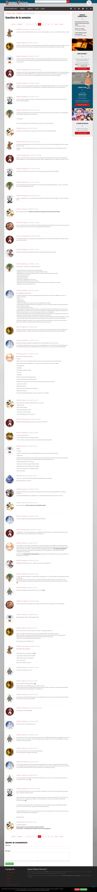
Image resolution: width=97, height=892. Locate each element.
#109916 (18, 502)
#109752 (18, 340)
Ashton (24, 489)
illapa (24, 42)
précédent (19, 24)
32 (48, 24)
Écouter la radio (82, 133)
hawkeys (24, 83)
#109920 (18, 543)
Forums (8, 13)
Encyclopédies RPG (11, 8)
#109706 (18, 222)
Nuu (23, 475)
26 (30, 24)
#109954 (18, 761)
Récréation (19, 13)
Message (8, 851)
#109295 (18, 96)
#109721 (18, 264)
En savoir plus (83, 889)
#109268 (18, 83)
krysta (24, 354)
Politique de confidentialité (12, 884)
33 (52, 24)
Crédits (8, 881)
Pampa (24, 432)
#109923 (18, 587)
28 (36, 24)
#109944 (18, 721)
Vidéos (22, 8)
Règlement (8, 878)
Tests (37, 8)
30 (42, 24)
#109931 (18, 646)
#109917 (18, 516)
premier (13, 24)
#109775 (18, 432)
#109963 (18, 775)
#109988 (18, 822)
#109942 (18, 694)
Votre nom (8, 845)
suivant (56, 24)
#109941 (18, 681)
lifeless (24, 56)
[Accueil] (19, 3)
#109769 (18, 419)
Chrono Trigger (82, 871)
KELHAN (25, 110)
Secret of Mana (74, 871)
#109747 (18, 327)
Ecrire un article (82, 68)
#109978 (18, 788)
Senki (24, 128)
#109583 (18, 195)
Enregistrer (10, 863)
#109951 (18, 748)
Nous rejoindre (9, 872)
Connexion (89, 2)
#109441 (18, 110)
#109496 (18, 155)
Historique (8, 875)
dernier (61, 24)
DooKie (84, 35)
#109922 (18, 574)
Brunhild (24, 290)
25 (27, 24)
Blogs (43, 8)
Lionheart (25, 222)
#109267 (18, 69)
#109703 (18, 209)
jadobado (25, 96)
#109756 (18, 354)
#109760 (18, 400)
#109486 (18, 128)
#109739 (18, 290)
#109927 (18, 614)
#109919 (18, 529)
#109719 (18, 236)
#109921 (18, 560)
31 (45, 24)
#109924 (18, 601)
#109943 (18, 708)
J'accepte (77, 889)
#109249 (18, 29)
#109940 (18, 667)
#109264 (18, 56)
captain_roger (26, 69)
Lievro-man (25, 29)
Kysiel (24, 587)
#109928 (18, 628)
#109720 (18, 249)
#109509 (18, 182)
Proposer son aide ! (82, 104)
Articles (30, 8)
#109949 (18, 734)
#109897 (18, 489)
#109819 (18, 475)
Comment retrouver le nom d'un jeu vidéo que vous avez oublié (82, 23)
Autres (13, 13)
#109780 (18, 446)
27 (33, 24)
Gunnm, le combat (79, 28)
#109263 (18, 42)
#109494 (18, 141)
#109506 (18, 168)
